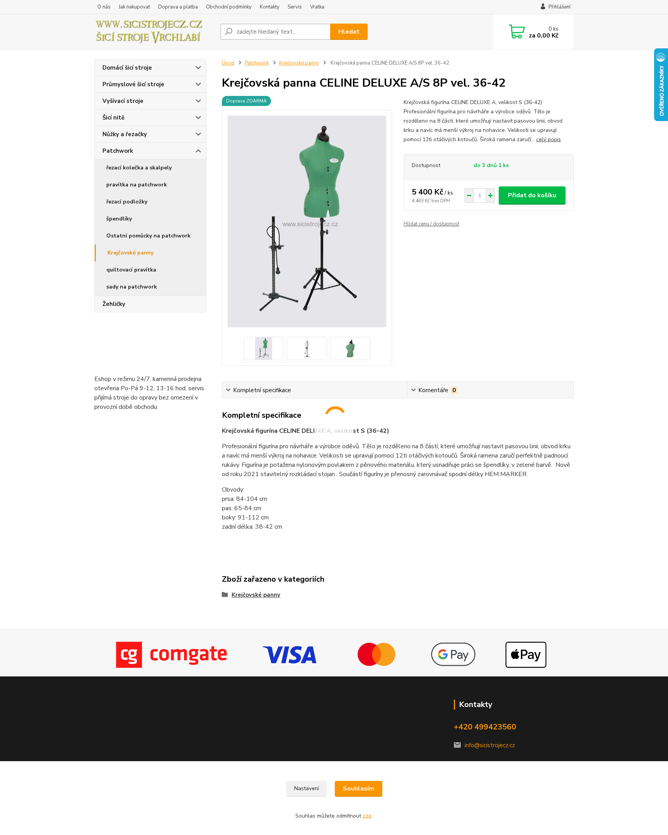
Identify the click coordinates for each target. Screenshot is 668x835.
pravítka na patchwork (136, 184)
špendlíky (119, 218)
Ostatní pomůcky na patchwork (148, 235)
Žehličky (113, 304)
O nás (104, 6)
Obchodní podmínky (229, 6)
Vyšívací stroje (122, 101)
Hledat (349, 31)
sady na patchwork (131, 286)
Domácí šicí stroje (127, 68)
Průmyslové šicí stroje (133, 84)
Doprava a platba (178, 6)
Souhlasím (358, 788)
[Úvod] (154, 31)
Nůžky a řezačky (124, 134)
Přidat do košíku (532, 195)
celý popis (548, 139)
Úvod (228, 63)
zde (367, 816)
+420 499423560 (485, 727)
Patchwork (117, 151)
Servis (295, 6)
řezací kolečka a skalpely (139, 167)
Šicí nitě (113, 117)
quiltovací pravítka (131, 269)
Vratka (317, 6)
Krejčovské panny (130, 252)
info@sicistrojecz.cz (490, 745)
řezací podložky (126, 201)
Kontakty (269, 6)
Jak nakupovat (134, 6)
